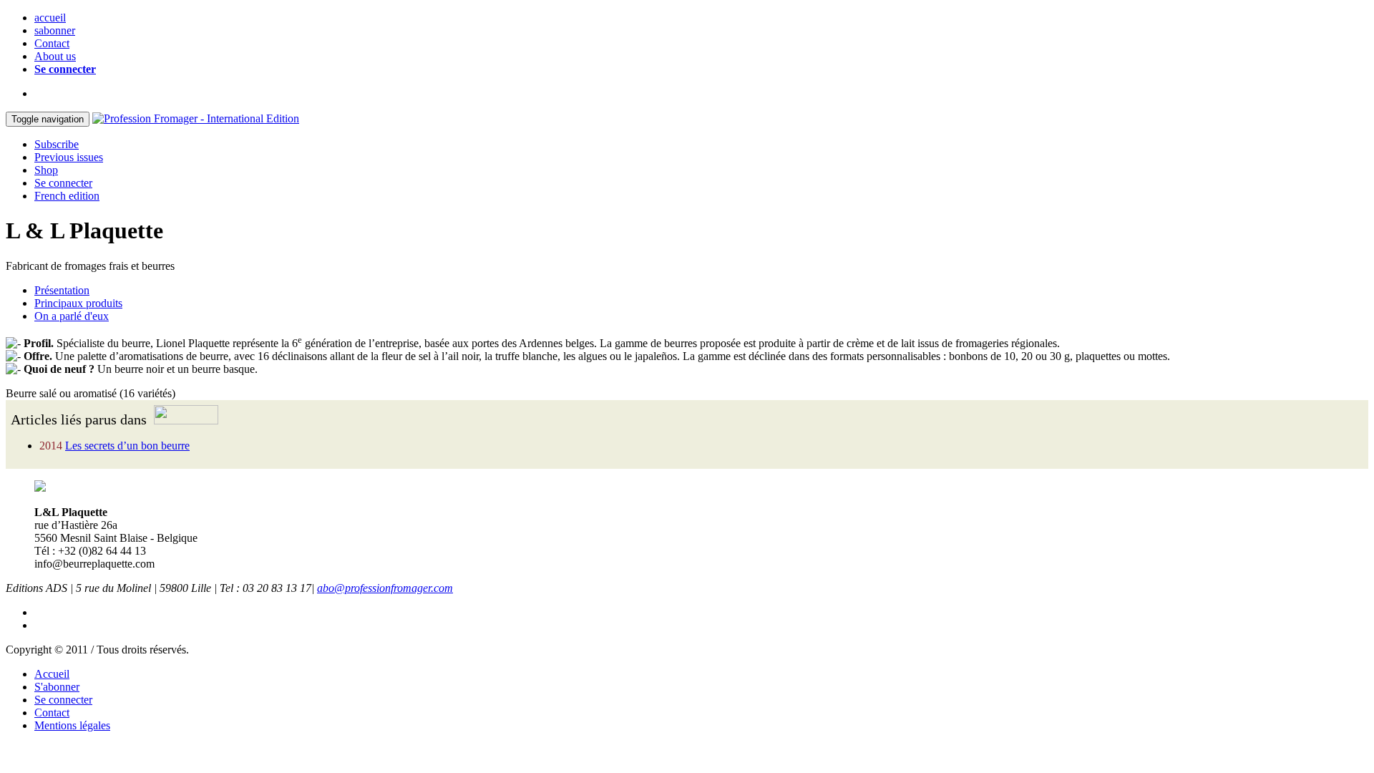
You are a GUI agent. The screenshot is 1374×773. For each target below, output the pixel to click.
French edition (66, 196)
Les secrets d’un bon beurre (127, 445)
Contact (51, 43)
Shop (46, 170)
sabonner (54, 30)
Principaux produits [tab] (78, 303)
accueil (50, 17)
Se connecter (65, 69)
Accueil (51, 674)
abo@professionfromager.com (385, 588)
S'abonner (56, 687)
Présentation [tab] (61, 290)
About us (55, 56)
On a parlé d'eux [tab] (71, 316)
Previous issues (68, 157)
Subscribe (56, 144)
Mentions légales (72, 725)
